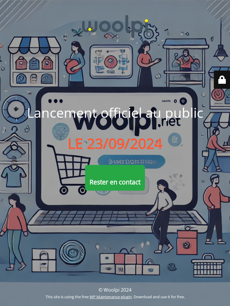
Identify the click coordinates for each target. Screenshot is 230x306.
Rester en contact (115, 182)
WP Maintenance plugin (111, 296)
